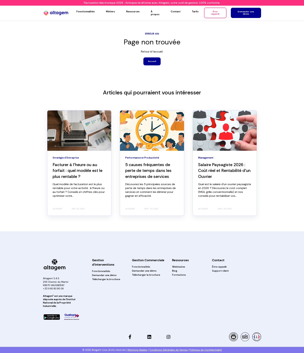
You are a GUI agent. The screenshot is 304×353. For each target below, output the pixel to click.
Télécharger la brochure (106, 279)
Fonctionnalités (101, 271)
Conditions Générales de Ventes (168, 349)
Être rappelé (219, 266)
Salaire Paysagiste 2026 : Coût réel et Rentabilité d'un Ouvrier (224, 170)
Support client (220, 270)
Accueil (152, 61)
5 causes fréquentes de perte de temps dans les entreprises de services (148, 170)
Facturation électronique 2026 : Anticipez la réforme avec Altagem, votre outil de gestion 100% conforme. (152, 3)
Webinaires (178, 266)
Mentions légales (137, 349)
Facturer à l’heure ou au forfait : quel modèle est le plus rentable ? (77, 170)
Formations (179, 274)
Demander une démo (104, 275)
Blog (174, 270)
